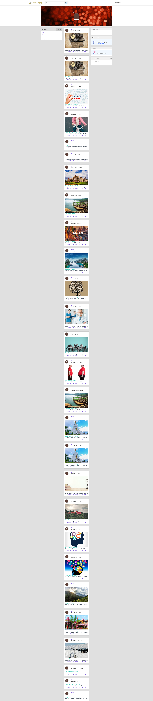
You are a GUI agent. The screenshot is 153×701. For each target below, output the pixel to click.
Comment (77, 51)
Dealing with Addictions (73, 185)
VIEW (111, 58)
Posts (43, 34)
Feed (43, 32)
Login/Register (118, 2)
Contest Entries (45, 39)
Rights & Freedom (72, 213)
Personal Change (72, 380)
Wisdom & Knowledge (73, 48)
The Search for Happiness (74, 132)
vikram (72, 29)
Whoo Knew (45, 37)
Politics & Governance (73, 104)
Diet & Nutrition (71, 145)
